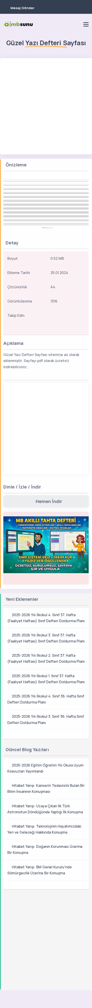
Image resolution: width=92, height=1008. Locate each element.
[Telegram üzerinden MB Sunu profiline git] (61, 24)
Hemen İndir (49, 501)
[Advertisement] (46, 106)
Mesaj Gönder (22, 8)
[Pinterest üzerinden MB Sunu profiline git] (76, 24)
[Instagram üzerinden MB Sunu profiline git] (69, 24)
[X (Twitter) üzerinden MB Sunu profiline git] (72, 317)
